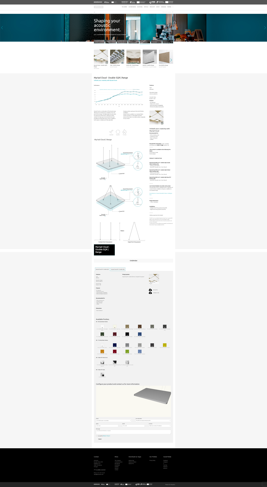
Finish (97, 418)
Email (123, 423)
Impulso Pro (131, 463)
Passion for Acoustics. (166, 12)
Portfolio (117, 466)
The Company (118, 460)
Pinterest (165, 466)
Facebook (165, 460)
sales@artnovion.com (98, 474)
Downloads (117, 465)
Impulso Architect (132, 462)
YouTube (165, 465)
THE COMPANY (124, 6)
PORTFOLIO (146, 6)
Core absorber (139, 418)
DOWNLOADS (163, 6)
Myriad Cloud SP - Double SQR (102, 269)
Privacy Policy (152, 460)
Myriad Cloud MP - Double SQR (117, 269)
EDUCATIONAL (140, 6)
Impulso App (131, 460)
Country (150, 423)
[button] (95, 12)
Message (98, 428)
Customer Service (118, 462)
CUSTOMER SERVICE (132, 6)
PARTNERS (169, 6)
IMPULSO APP (152, 6)
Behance (165, 468)
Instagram (165, 462)
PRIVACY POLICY (106, 435)
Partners (116, 468)
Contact (116, 469)
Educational (117, 463)
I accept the (104, 435)
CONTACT (158, 6)
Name (97, 423)
